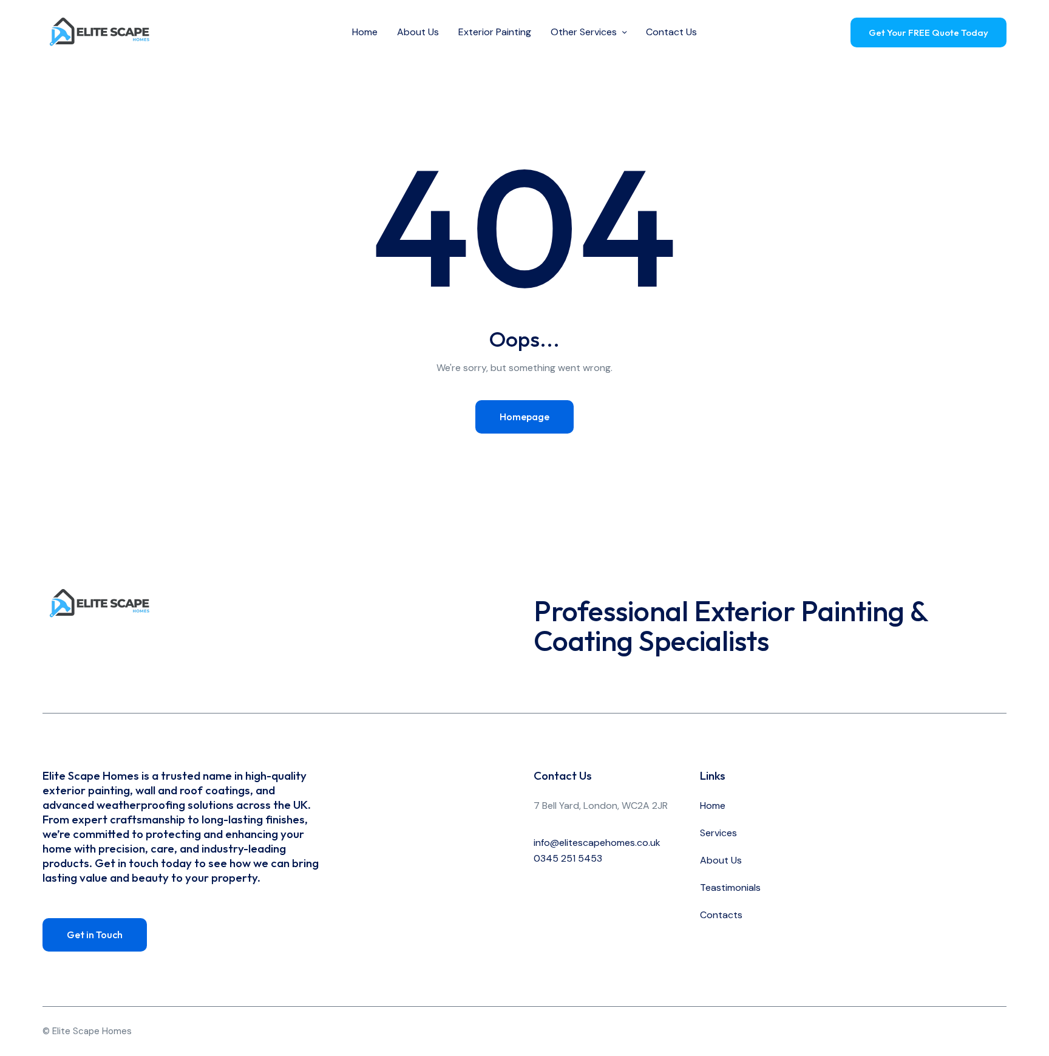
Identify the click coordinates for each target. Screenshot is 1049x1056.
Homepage (524, 416)
